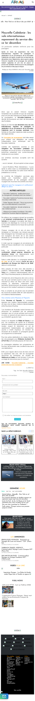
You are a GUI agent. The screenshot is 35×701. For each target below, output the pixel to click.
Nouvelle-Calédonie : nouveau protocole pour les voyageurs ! (17, 364)
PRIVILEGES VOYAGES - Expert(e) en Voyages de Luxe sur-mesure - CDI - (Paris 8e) (16, 541)
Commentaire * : (6, 397)
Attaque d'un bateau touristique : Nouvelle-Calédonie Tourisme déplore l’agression (17, 212)
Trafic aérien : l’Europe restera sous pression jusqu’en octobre (15, 507)
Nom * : (4, 378)
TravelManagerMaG (11, 677)
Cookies (18, 665)
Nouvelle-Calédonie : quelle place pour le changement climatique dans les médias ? (16, 194)
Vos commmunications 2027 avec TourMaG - (17, 7)
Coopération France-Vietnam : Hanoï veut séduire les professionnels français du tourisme (17, 597)
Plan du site (19, 662)
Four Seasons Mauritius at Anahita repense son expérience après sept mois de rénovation (16, 498)
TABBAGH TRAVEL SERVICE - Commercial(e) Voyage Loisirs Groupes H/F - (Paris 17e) (17, 549)
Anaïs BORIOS (13, 69)
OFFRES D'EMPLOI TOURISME (10, 544)
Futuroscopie (11, 665)
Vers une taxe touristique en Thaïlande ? (14, 504)
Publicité (27, 659)
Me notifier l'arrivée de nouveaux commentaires (17, 415)
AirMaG (10, 15)
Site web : (5, 391)
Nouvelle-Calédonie (28, 370)
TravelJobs (10, 675)
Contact (27, 658)
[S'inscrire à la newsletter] (4, 696)
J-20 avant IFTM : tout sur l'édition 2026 (16, 585)
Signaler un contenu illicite (19, 659)
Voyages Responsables (11, 682)
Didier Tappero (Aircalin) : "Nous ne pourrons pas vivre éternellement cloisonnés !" (17, 203)
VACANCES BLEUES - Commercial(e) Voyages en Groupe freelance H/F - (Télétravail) (15, 557)
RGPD (18, 663)
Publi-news (17, 581)
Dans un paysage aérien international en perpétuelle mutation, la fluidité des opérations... (23, 474)
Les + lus (8, 491)
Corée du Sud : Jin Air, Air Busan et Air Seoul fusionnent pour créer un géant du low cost (26, 451)
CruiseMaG (10, 662)
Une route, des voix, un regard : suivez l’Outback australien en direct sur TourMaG (17, 519)
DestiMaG (10, 663)
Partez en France (10, 672)
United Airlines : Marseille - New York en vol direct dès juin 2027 (9, 451)
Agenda (27, 660)
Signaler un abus (6, 428)
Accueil (3, 15)
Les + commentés (17, 491)
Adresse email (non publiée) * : (10, 385)
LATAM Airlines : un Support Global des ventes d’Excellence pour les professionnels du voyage (17, 468)
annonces (17, 537)
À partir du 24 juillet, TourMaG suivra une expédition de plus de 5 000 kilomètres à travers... (23, 524)
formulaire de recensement (13, 137)
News (3, 491)
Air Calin (4, 261)
